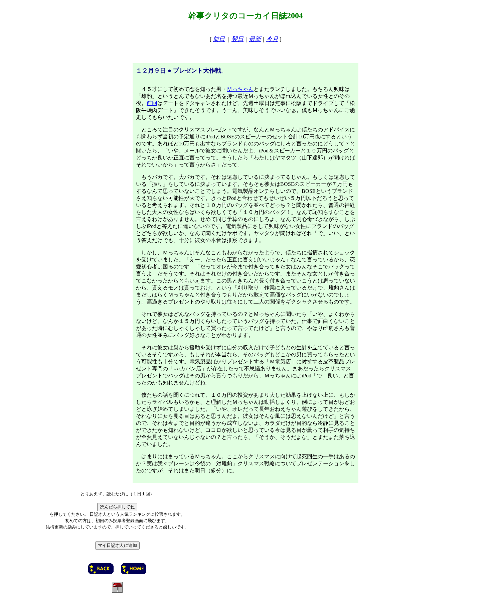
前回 (152, 103)
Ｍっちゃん (240, 89)
